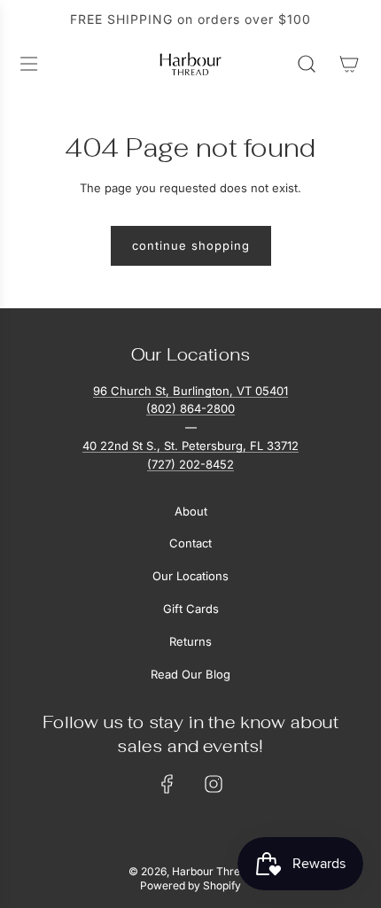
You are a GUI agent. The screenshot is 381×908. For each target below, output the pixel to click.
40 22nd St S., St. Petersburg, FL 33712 (190, 445)
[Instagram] (213, 784)
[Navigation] (28, 64)
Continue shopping (191, 245)
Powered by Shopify (190, 885)
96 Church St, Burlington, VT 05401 (190, 391)
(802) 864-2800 (190, 408)
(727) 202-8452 (190, 464)
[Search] (306, 64)
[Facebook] (167, 784)
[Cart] (349, 64)
